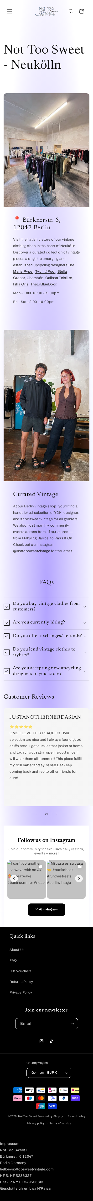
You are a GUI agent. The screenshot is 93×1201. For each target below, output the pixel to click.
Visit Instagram (47, 909)
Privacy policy (35, 1123)
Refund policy (76, 1116)
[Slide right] (57, 814)
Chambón (35, 278)
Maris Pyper (23, 271)
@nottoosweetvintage (31, 551)
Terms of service (60, 1123)
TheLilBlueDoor (43, 284)
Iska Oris (20, 284)
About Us (17, 950)
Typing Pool (45, 271)
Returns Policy (21, 982)
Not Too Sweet (27, 1116)
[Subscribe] (72, 1023)
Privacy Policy (21, 992)
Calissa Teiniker (58, 278)
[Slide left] (36, 814)
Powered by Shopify (50, 1116)
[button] (9, 11)
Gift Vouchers (20, 971)
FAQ (13, 960)
